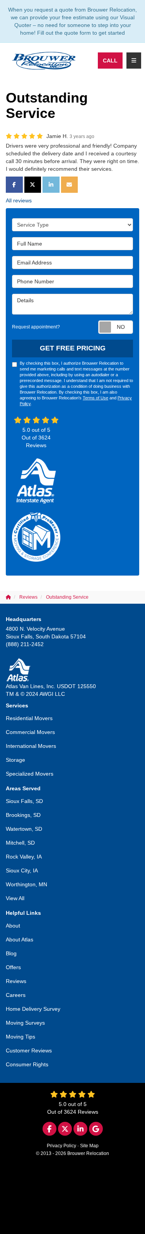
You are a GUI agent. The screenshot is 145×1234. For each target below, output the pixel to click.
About (13, 926)
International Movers (31, 746)
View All (15, 898)
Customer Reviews (29, 1050)
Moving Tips (20, 1037)
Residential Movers (29, 718)
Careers (16, 995)
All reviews (19, 200)
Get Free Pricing (73, 348)
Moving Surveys (25, 1023)
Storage (15, 760)
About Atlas (19, 939)
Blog (11, 953)
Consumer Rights (27, 1064)
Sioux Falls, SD (24, 801)
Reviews (16, 981)
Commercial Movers (30, 732)
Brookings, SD (23, 815)
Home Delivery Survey (33, 1009)
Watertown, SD (24, 829)
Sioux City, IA (22, 870)
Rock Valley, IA (24, 857)
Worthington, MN (26, 884)
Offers (13, 967)
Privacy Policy (61, 1145)
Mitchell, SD (20, 843)
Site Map (89, 1145)
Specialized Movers (29, 774)
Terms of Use (95, 398)
